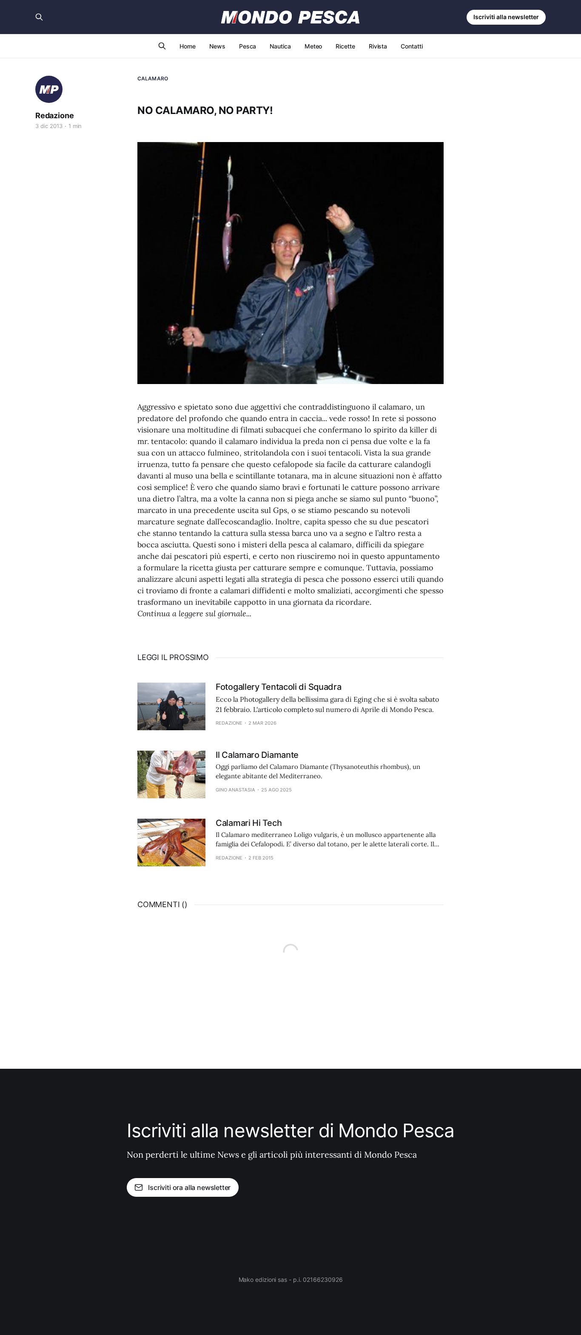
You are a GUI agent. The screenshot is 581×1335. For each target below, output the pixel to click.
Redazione (54, 115)
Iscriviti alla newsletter (506, 16)
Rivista (378, 46)
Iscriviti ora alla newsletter (189, 1187)
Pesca (247, 46)
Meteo (313, 46)
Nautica (280, 46)
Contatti (411, 46)
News (217, 46)
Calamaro (152, 78)
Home (187, 46)
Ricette (345, 46)
